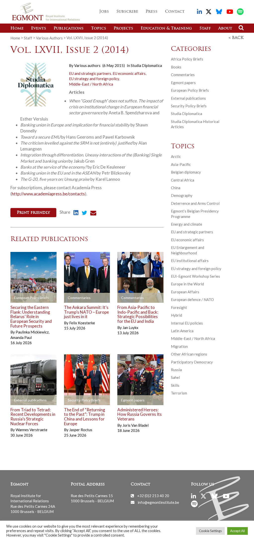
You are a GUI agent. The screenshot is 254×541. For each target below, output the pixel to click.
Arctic (176, 156)
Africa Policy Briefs (187, 59)
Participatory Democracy (192, 362)
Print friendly (33, 213)
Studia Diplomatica (146, 65)
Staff (205, 28)
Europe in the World (187, 284)
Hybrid (176, 315)
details (22, 298)
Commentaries (183, 74)
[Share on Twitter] (84, 213)
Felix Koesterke (82, 323)
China (175, 187)
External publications (188, 98)
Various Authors (49, 37)
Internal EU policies (187, 323)
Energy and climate (186, 224)
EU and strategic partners (90, 73)
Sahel (175, 377)
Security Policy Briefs (189, 106)
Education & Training (166, 28)
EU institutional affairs (190, 260)
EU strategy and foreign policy (94, 78)
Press (152, 12)
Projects (123, 28)
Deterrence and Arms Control (195, 203)
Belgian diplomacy (186, 172)
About (225, 28)
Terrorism (179, 393)
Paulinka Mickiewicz (32, 332)
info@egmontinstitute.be (158, 502)
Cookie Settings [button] (210, 531)
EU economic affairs (129, 73)
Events (38, 28)
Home (17, 28)
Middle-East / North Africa (91, 84)
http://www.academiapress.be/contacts (48, 193)
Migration (179, 346)
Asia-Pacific (181, 164)
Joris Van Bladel (136, 425)
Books (176, 67)
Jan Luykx (130, 327)
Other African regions (189, 354)
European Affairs (185, 292)
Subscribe (127, 12)
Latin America (182, 331)
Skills (175, 385)
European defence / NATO (192, 299)
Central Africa (182, 180)
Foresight (179, 307)
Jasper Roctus (80, 429)
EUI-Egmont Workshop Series (195, 276)
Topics (98, 28)
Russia (176, 369)
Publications (69, 28)
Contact (175, 12)
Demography (181, 195)
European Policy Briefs (190, 90)
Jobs (104, 12)
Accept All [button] (237, 531)
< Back (236, 38)
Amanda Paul (21, 337)
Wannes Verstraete (31, 429)
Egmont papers (183, 82)
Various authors (87, 65)
